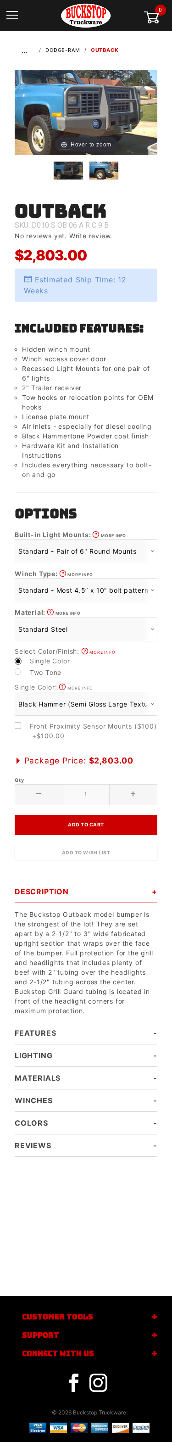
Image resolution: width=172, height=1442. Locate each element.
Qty (19, 780)
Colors (31, 1123)
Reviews (33, 1145)
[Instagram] (98, 1383)
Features (35, 1033)
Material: (48, 612)
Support (40, 1335)
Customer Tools (57, 1317)
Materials (38, 1078)
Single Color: (54, 687)
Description (42, 891)
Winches (34, 1100)
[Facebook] (74, 1383)
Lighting (33, 1055)
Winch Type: (54, 574)
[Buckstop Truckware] (86, 15)
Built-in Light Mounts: (70, 535)
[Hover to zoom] (86, 112)
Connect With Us (58, 1353)
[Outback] (86, 112)
